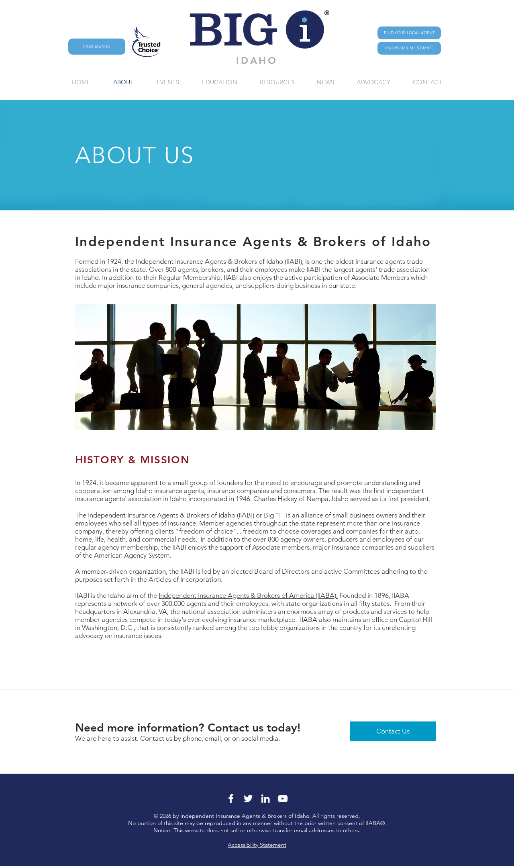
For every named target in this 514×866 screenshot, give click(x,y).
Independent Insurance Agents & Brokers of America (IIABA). (248, 595)
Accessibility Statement (257, 844)
